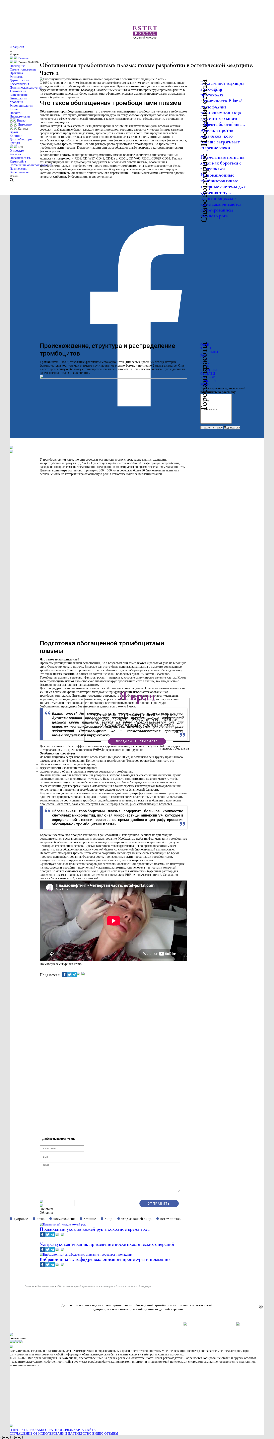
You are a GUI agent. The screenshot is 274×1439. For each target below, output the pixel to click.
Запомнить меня (176, 749)
